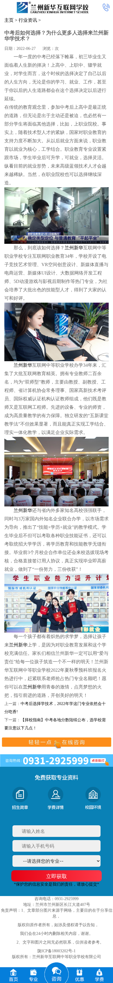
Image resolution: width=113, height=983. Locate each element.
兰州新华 (74, 247)
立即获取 (56, 876)
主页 (9, 20)
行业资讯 (28, 20)
